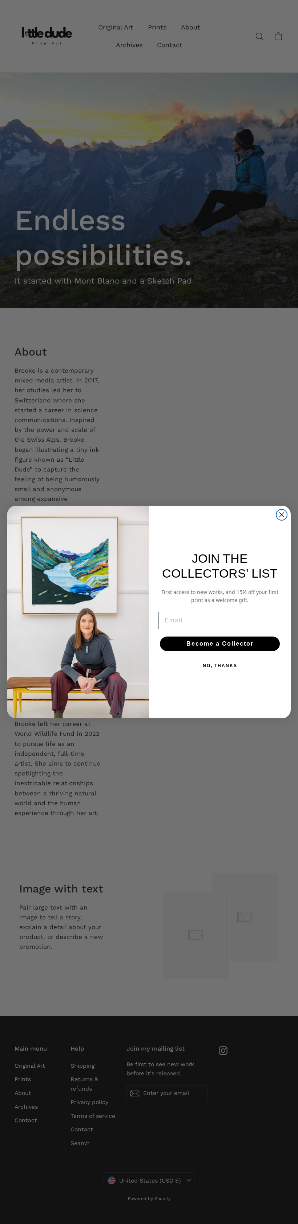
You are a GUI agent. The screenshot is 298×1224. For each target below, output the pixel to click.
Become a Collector (220, 644)
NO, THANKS (220, 665)
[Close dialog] (281, 514)
